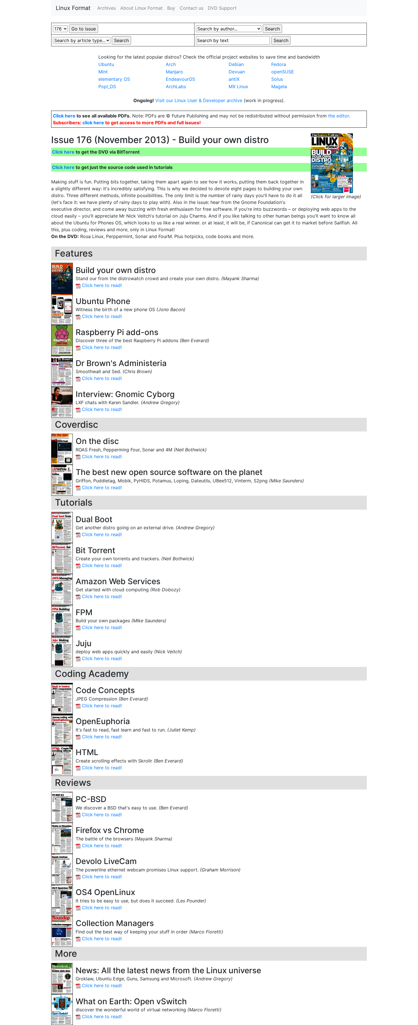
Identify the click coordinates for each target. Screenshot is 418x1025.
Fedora (278, 64)
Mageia (279, 86)
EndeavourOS (180, 79)
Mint (103, 72)
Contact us (191, 8)
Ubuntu (106, 64)
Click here (64, 116)
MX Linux (238, 86)
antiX (234, 79)
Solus (277, 79)
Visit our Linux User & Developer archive (199, 100)
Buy (171, 8)
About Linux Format (141, 8)
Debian (236, 64)
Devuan (237, 72)
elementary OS (114, 79)
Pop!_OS (107, 86)
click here (93, 122)
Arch (171, 64)
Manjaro (174, 72)
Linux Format (73, 8)
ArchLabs (176, 86)
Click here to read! (102, 285)
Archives (106, 8)
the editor (338, 116)
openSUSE (282, 72)
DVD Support (222, 8)
